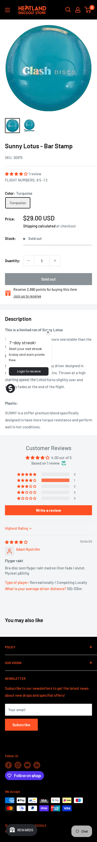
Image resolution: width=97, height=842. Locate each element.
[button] (16, 173)
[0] (88, 10)
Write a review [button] (48, 510)
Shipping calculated (39, 226)
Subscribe (21, 724)
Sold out (48, 279)
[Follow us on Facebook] (8, 765)
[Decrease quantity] (28, 260)
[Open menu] (7, 10)
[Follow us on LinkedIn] (36, 765)
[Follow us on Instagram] (17, 765)
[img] (16, 542)
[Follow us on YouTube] (27, 765)
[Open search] (68, 9)
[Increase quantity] (55, 260)
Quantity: (12, 260)
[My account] (77, 9)
